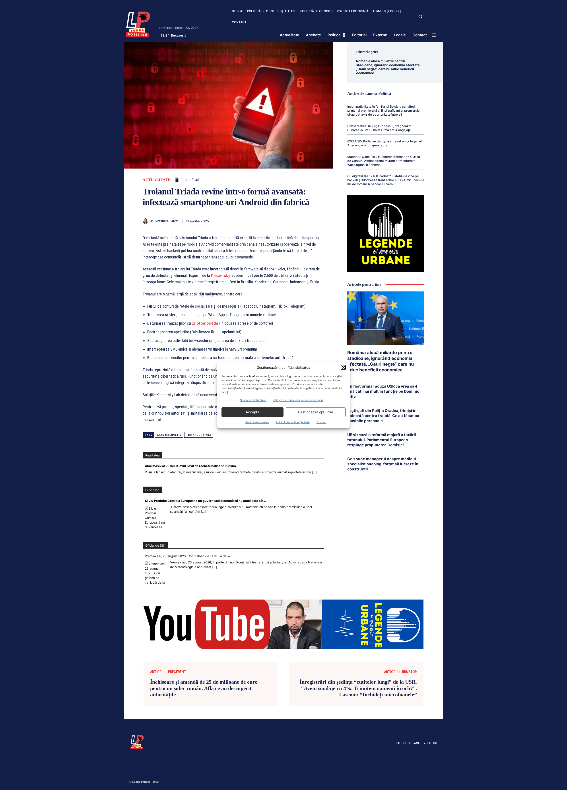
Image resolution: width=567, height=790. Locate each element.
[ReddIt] (278, 221)
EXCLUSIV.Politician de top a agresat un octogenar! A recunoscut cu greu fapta (384, 143)
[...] (314, 472)
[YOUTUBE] (436, 19)
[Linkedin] (268, 221)
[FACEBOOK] (436, 14)
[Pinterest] (248, 221)
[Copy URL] (309, 221)
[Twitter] (237, 221)
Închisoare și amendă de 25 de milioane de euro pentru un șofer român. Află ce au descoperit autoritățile (204, 688)
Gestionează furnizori (253, 400)
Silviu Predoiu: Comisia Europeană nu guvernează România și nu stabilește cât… (205, 501)
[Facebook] (227, 221)
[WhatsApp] (258, 221)
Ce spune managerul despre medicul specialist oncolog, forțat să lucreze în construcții (382, 464)
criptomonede (205, 323)
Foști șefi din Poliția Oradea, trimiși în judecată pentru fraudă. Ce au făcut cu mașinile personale (383, 415)
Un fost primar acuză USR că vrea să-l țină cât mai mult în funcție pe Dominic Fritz (383, 391)
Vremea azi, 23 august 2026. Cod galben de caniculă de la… (189, 556)
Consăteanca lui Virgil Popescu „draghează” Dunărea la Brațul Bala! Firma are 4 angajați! (379, 128)
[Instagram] (383, 782)
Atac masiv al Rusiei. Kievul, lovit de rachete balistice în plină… (191, 466)
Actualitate (157, 180)
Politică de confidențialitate (293, 422)
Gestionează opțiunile (315, 412)
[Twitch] (404, 782)
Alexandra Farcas (166, 221)
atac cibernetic (169, 435)
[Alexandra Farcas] (146, 221)
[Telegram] (299, 221)
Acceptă (252, 412)
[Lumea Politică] (138, 23)
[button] (343, 367)
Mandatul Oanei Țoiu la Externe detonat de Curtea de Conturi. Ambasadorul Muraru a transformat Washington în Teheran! (383, 161)
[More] (319, 221)
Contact (321, 422)
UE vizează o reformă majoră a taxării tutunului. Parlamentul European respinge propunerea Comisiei (381, 440)
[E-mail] (288, 221)
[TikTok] (394, 782)
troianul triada (198, 435)
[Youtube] (436, 782)
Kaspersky (221, 275)
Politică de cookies (257, 422)
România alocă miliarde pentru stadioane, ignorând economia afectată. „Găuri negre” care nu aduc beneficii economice (388, 67)
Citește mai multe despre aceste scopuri (298, 400)
